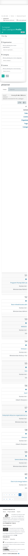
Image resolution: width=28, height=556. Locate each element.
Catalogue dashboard (9, 20)
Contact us (5, 539)
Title (26, 113)
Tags (26, 123)
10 (9, 499)
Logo (7, 516)
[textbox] (12, 49)
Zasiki (26, 393)
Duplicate (12, 89)
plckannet (6, 18)
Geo (26, 371)
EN (18, 553)
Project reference (7, 525)
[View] (26, 279)
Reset (7, 76)
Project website (11, 511)
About (4, 511)
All (20, 102)
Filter (3, 76)
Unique (5, 89)
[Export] (24, 102)
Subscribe (12, 539)
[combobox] (12, 49)
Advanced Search (21, 16)
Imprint (18, 511)
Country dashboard (22, 20)
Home (12, 16)
